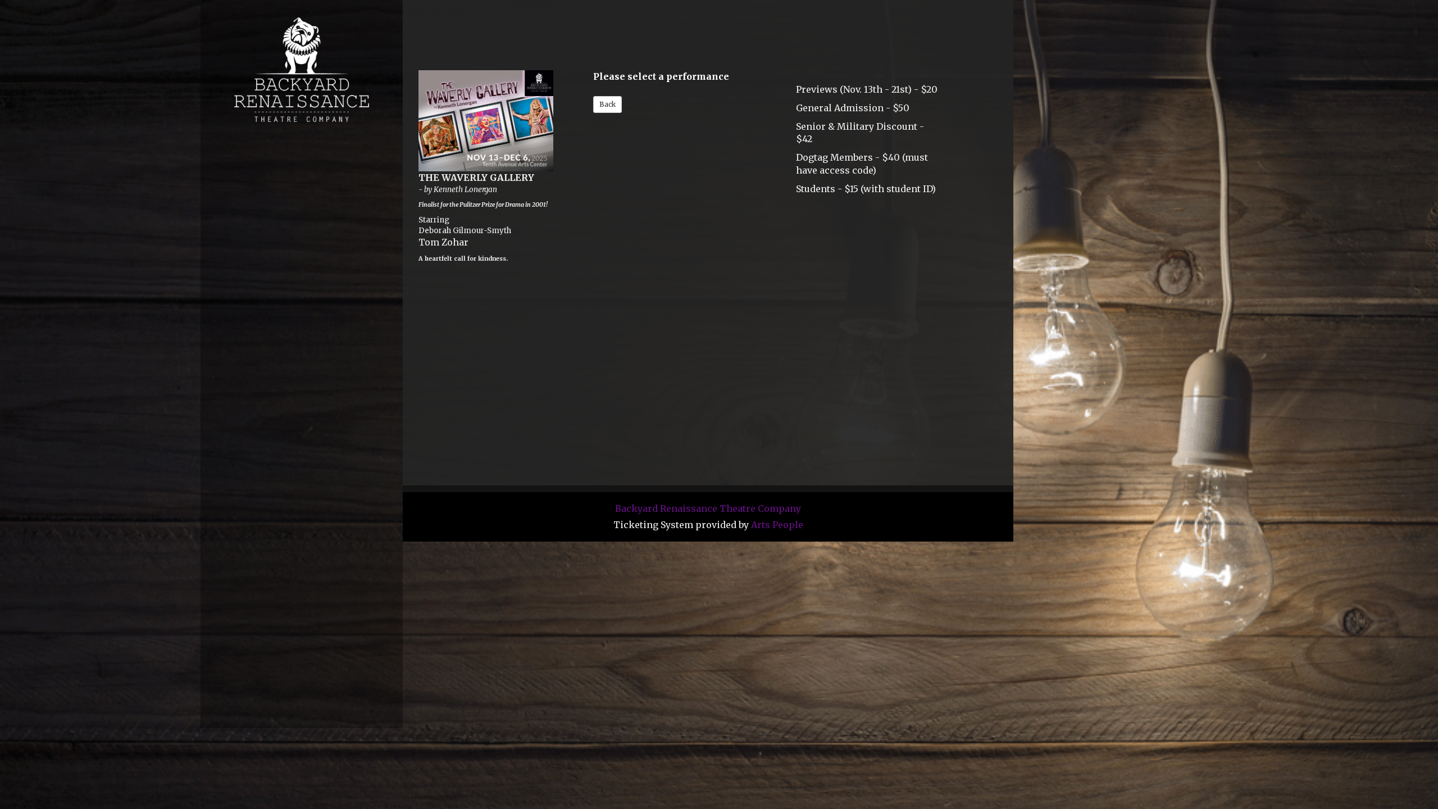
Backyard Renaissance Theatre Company (708, 508)
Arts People (777, 524)
